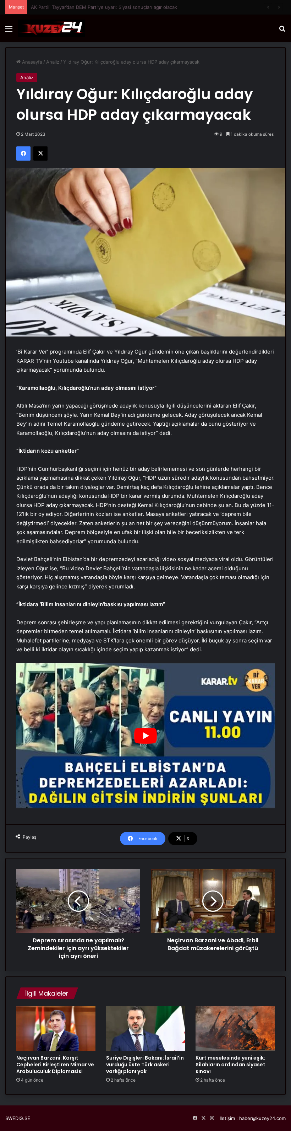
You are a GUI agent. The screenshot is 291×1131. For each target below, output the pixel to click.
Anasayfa (31, 62)
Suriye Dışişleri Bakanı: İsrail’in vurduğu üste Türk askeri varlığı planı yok (145, 1064)
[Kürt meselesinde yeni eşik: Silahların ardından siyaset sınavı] (235, 1028)
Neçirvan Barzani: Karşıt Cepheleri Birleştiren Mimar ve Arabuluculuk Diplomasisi (55, 1064)
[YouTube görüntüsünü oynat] (145, 735)
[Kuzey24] (51, 28)
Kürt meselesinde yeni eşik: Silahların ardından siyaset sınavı (230, 1064)
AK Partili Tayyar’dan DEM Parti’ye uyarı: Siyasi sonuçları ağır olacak (104, 7)
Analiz (52, 62)
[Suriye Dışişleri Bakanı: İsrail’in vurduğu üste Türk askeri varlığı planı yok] (145, 1028)
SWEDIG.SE (17, 1118)
